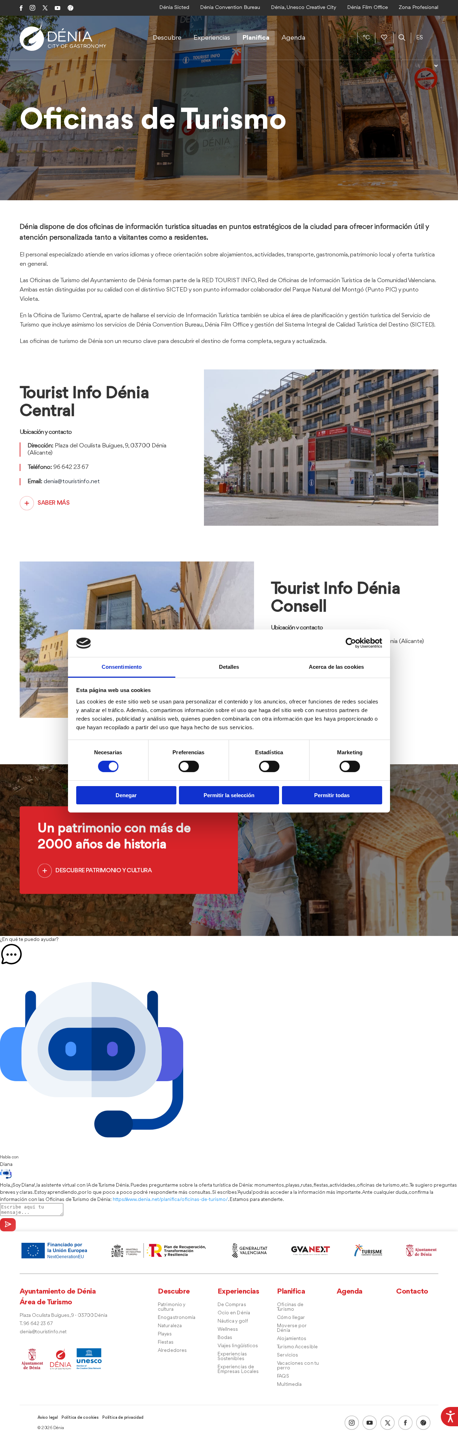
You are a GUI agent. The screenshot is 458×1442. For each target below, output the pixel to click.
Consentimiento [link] (122, 667)
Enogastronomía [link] (176, 1317)
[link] (449, 1415)
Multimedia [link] (289, 1384)
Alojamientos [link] (291, 1338)
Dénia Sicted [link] (174, 7)
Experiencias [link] (212, 37)
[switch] (189, 766)
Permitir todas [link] (332, 795)
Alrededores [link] (172, 1350)
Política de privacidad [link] (122, 1418)
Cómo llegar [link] (291, 1317)
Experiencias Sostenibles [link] (232, 1356)
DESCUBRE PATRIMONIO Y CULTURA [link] (103, 870)
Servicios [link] (287, 1355)
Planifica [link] (255, 37)
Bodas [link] (225, 1337)
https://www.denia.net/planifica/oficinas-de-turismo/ (170, 1199)
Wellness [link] (228, 1329)
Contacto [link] (412, 1291)
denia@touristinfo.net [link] (72, 482)
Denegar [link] (126, 795)
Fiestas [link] (166, 1342)
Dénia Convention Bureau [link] (230, 7)
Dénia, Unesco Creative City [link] (303, 7)
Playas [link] (165, 1334)
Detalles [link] (229, 667)
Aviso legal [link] (48, 1418)
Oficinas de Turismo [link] (290, 1307)
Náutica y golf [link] (233, 1321)
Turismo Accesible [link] (297, 1347)
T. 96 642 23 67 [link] (36, 1323)
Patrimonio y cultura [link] (171, 1307)
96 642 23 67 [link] (71, 467)
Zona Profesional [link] (418, 7)
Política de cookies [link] (80, 1418)
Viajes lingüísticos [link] (238, 1346)
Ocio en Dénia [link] (234, 1313)
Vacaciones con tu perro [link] (298, 1365)
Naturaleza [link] (170, 1326)
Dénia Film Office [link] (367, 7)
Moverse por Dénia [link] (291, 1328)
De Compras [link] (232, 1305)
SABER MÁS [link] (53, 503)
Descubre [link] (167, 37)
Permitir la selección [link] (229, 795)
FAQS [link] (283, 1376)
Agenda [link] (293, 37)
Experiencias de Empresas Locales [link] (238, 1369)
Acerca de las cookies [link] (336, 667)
